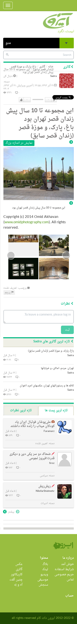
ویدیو (44, 574)
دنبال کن (8, 76)
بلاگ (45, 564)
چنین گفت (15, 580)
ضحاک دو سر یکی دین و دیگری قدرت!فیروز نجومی (32, 456)
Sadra (53, 76)
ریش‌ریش (44, 486)
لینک (45, 569)
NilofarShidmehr (45, 491)
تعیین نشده (41, 443)
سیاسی (44, 475)
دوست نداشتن (54, 99)
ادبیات (44, 503)
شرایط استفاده (64, 569)
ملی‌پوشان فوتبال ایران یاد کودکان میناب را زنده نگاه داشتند (32, 424)
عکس (18, 564)
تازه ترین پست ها (56, 410)
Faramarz (49, 431)
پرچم (8, 292)
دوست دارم (21, 99)
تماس (70, 580)
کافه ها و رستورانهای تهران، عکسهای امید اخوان (47, 385)
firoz (52, 463)
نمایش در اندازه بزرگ (19, 143)
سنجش (43, 585)
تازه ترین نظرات (21, 410)
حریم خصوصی (64, 574)
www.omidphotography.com (26, 222)
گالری (19, 569)
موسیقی (42, 580)
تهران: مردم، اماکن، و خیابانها (57, 368)
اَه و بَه (18, 585)
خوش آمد (67, 564)
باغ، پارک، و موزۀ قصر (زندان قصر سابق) (32, 68)
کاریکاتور (16, 574)
